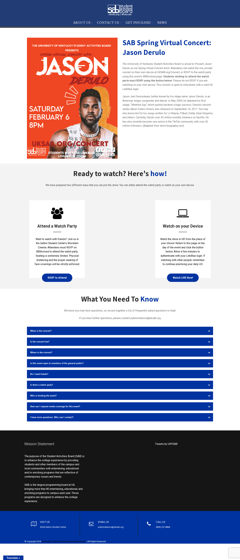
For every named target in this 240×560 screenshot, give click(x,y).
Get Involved (138, 23)
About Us (81, 23)
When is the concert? (41, 331)
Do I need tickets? (39, 374)
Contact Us (108, 23)
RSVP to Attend (57, 277)
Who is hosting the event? (43, 395)
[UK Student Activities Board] (120, 9)
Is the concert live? (39, 341)
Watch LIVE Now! (183, 277)
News (162, 23)
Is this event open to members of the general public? (57, 363)
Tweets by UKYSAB (166, 443)
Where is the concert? (41, 352)
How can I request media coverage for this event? (55, 406)
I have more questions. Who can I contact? (51, 417)
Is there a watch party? (41, 385)
